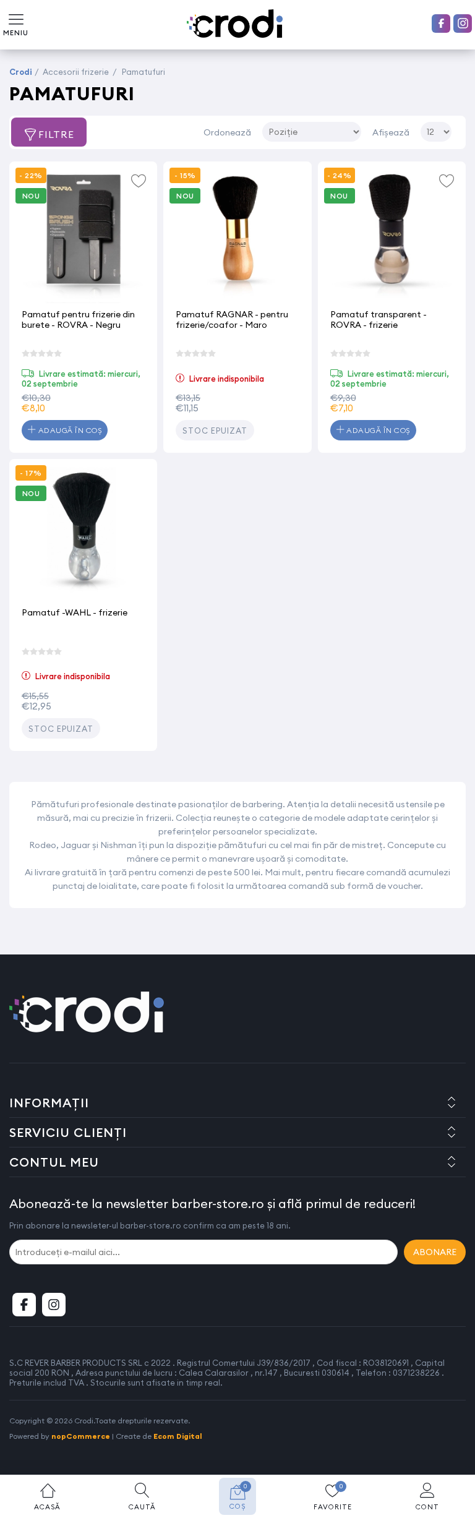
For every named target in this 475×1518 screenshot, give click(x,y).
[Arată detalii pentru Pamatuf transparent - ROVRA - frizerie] (392, 235)
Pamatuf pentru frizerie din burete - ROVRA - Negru (78, 319)
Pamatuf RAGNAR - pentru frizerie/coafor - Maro (232, 319)
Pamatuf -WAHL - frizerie (74, 612)
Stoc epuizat (214, 430)
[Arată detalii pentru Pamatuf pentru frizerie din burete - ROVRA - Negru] (83, 235)
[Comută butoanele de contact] (453, 1450)
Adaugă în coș (68, 430)
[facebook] (441, 23)
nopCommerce (80, 1436)
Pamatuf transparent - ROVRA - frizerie (378, 319)
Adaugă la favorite (138, 180)
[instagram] (462, 23)
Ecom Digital (177, 1436)
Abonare (434, 1252)
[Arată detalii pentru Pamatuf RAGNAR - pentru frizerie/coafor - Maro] (237, 235)
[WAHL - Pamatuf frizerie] (83, 533)
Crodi (20, 72)
